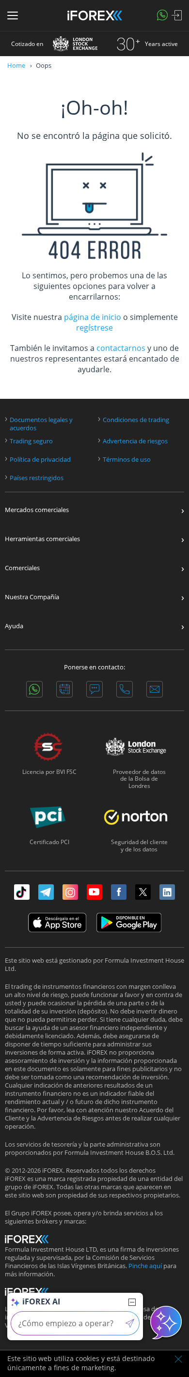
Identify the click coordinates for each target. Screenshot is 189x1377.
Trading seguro (31, 441)
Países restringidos (36, 478)
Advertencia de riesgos (135, 441)
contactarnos (120, 348)
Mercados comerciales (37, 510)
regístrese (94, 327)
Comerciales (22, 568)
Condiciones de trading (136, 420)
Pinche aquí (145, 1266)
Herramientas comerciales (42, 539)
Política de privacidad (40, 459)
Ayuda (14, 626)
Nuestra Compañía (32, 597)
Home (16, 65)
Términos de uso (127, 459)
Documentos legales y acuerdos (41, 424)
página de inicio (92, 317)
